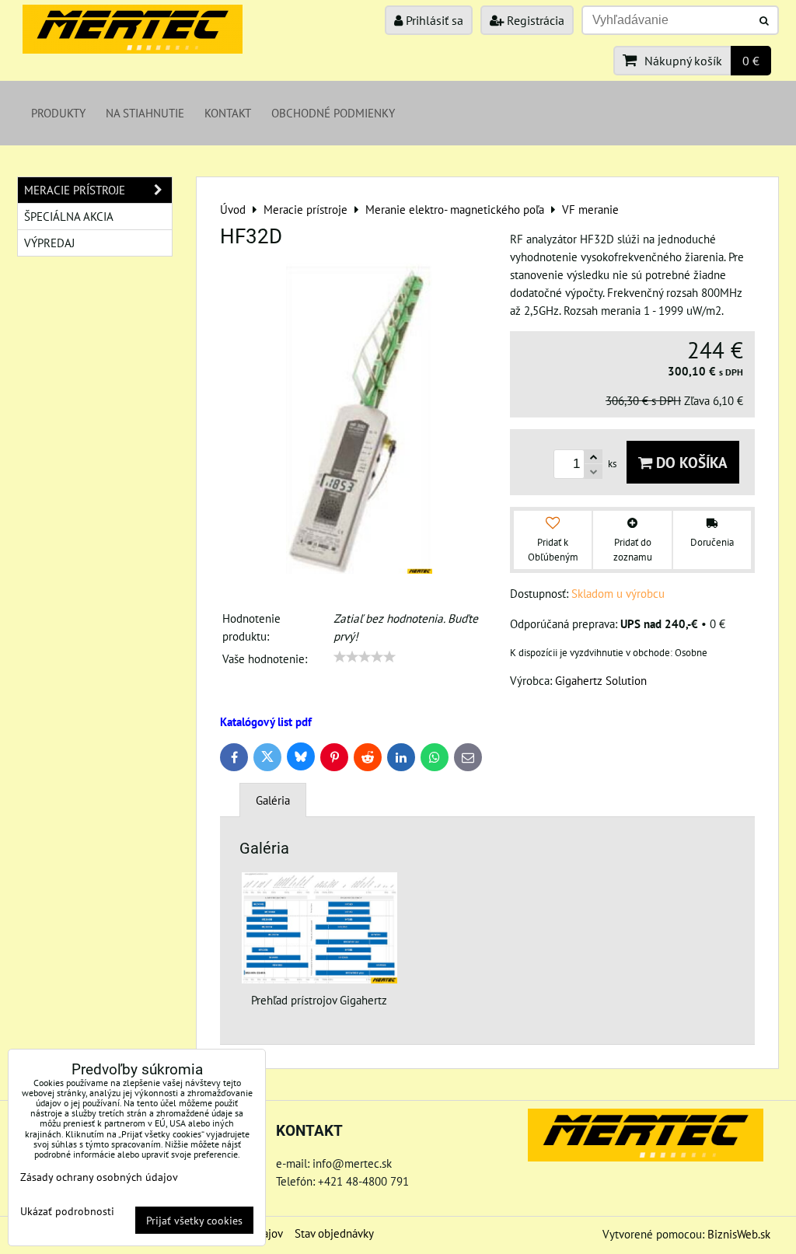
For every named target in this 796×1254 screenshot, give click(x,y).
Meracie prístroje (74, 189)
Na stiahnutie (145, 113)
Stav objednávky (334, 1233)
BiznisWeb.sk (738, 1234)
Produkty (58, 113)
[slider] (364, 657)
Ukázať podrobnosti (67, 1211)
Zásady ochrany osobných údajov (99, 1176)
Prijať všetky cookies (194, 1220)
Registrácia (534, 20)
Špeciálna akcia (68, 216)
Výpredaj (49, 242)
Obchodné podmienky (333, 113)
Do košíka (690, 462)
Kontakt (227, 113)
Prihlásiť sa (433, 20)
